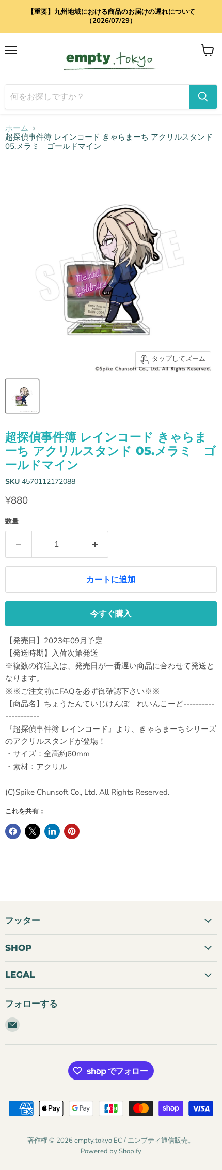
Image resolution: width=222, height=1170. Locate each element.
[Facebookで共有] (13, 831)
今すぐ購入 (111, 613)
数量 (12, 521)
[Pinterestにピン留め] (72, 831)
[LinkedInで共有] (52, 831)
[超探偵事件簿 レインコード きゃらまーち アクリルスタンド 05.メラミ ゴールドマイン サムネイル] (22, 396)
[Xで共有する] (32, 831)
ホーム (16, 128)
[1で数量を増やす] (95, 544)
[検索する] (203, 97)
